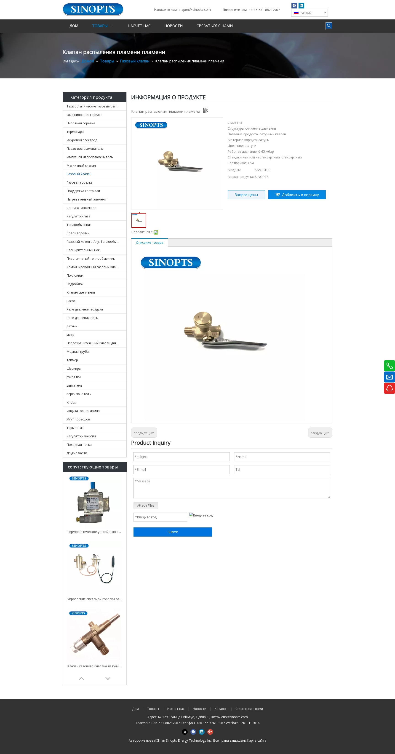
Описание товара (149, 242)
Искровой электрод (82, 140)
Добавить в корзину (300, 194)
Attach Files (145, 505)
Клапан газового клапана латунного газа (94, 666)
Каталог (220, 708)
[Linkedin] (301, 5)
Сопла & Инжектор (81, 208)
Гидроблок (75, 284)
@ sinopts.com (200, 9)
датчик (72, 326)
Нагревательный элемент (87, 199)
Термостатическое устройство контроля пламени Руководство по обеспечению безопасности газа (94, 531)
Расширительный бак (83, 250)
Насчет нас (175, 708)
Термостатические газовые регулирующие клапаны (96, 106)
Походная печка (79, 444)
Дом (135, 708)
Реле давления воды (83, 318)
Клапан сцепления (81, 292)
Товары (153, 708)
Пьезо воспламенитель (85, 148)
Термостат (75, 427)
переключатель (79, 394)
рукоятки (74, 377)
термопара (75, 131)
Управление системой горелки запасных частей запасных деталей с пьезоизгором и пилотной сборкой (94, 599)
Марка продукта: (241, 176)
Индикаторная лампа (83, 411)
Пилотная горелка (81, 123)
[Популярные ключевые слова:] (329, 25)
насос (71, 301)
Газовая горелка (80, 182)
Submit (173, 532)
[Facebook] (294, 5)
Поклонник (75, 275)
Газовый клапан (79, 174)
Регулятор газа (78, 216)
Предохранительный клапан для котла (96, 343)
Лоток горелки (78, 233)
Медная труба (78, 351)
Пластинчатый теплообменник (91, 258)
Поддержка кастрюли (83, 191)
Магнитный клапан (81, 165)
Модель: (234, 170)
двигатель (75, 385)
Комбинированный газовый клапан (94, 267)
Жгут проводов (78, 419)
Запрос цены (246, 194)
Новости (199, 708)
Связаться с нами (249, 708)
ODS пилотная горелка (84, 114)
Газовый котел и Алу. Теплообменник (96, 241)
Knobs (71, 402)
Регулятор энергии (81, 436)
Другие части (77, 453)
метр (70, 334)
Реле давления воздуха (85, 309)
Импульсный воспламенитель (90, 157)
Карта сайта (256, 740)
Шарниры (74, 368)
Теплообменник (79, 224)
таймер (72, 360)
